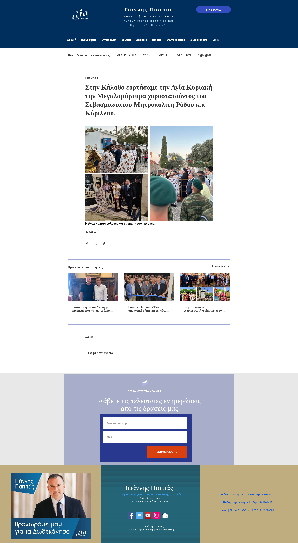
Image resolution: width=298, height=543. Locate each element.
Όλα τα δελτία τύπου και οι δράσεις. (89, 55)
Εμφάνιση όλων (221, 266)
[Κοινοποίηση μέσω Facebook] (86, 243)
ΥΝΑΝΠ (147, 55)
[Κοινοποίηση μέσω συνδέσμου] (103, 243)
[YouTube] (148, 515)
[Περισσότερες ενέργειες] (211, 78)
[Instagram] (156, 515)
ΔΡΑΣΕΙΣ (164, 55)
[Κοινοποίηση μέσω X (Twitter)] (95, 243)
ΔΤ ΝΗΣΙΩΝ (184, 55)
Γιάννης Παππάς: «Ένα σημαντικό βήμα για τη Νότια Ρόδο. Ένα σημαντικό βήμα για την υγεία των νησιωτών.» (148, 309)
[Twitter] (139, 515)
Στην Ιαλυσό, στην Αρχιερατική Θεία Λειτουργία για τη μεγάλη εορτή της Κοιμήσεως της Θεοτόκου (204, 309)
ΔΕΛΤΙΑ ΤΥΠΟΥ (126, 55)
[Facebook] (131, 515)
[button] (225, 55)
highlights (204, 55)
